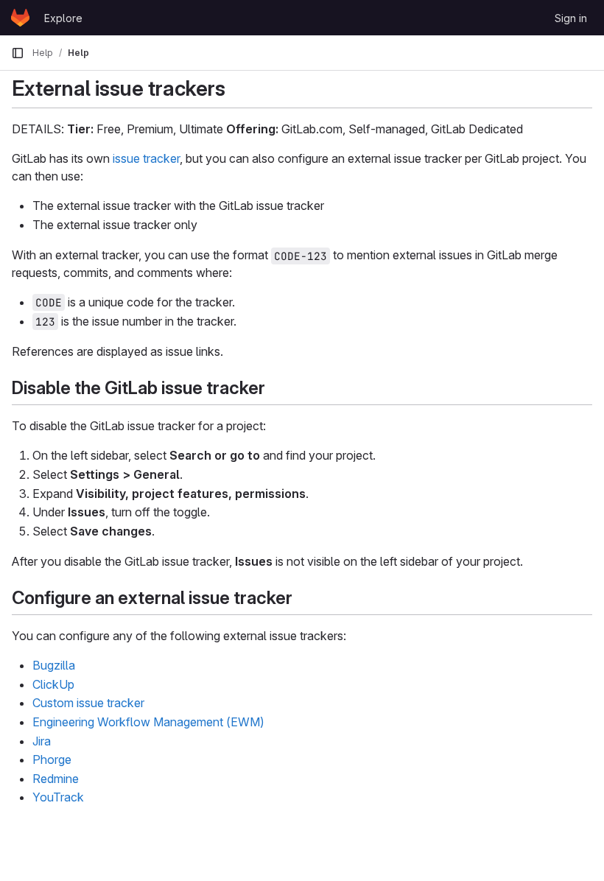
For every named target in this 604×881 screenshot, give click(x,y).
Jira (41, 741)
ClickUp (53, 684)
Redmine (55, 778)
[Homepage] (20, 17)
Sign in (571, 18)
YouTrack (58, 797)
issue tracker (146, 158)
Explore (63, 18)
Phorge (51, 759)
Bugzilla (53, 665)
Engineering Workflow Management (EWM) (148, 722)
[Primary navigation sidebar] (17, 53)
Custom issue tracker (88, 702)
